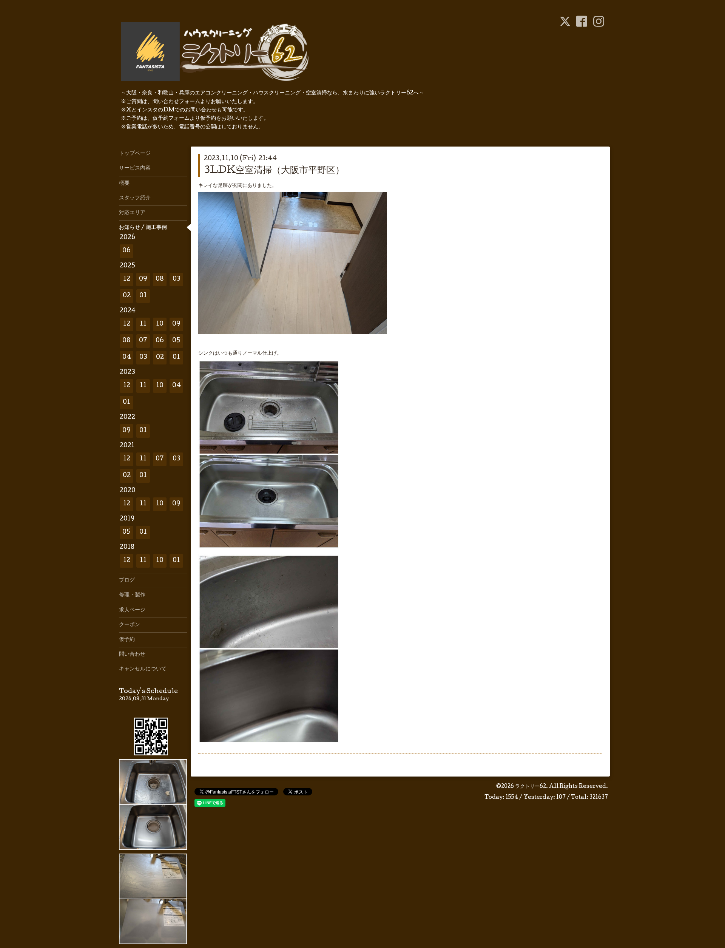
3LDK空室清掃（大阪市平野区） (274, 171)
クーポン (129, 625)
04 (126, 357)
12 (126, 279)
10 (160, 324)
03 (176, 279)
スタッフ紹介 (135, 198)
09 (143, 279)
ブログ (127, 580)
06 (126, 251)
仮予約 (127, 640)
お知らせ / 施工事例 (143, 228)
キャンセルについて (143, 669)
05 (176, 341)
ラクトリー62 (530, 786)
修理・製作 (132, 595)
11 (143, 324)
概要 (124, 184)
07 (143, 341)
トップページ (135, 154)
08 (160, 279)
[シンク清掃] (268, 547)
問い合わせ (132, 655)
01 (143, 296)
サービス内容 (135, 168)
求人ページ (132, 610)
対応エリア (132, 213)
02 (127, 296)
